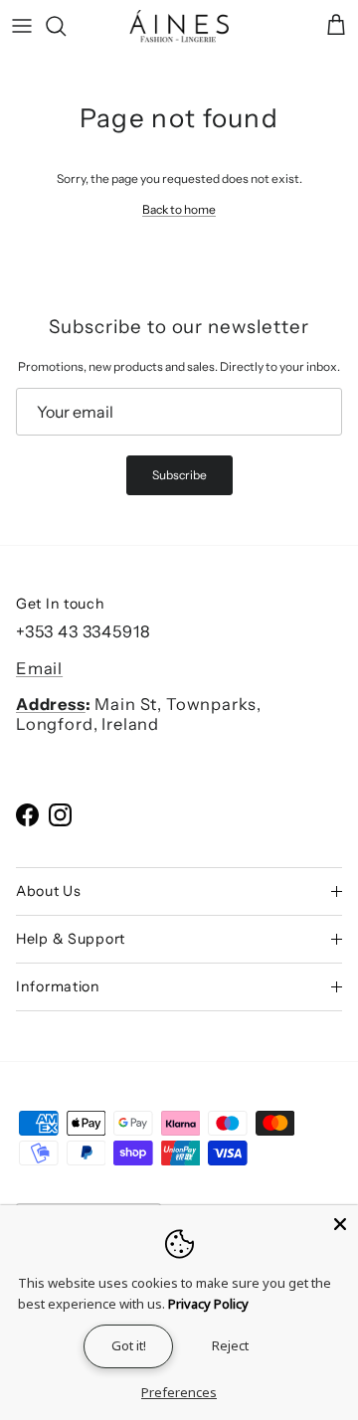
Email (39, 668)
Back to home (179, 209)
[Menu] (22, 26)
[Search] (66, 26)
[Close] (340, 1223)
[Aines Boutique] (179, 26)
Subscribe (179, 474)
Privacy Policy (208, 1304)
